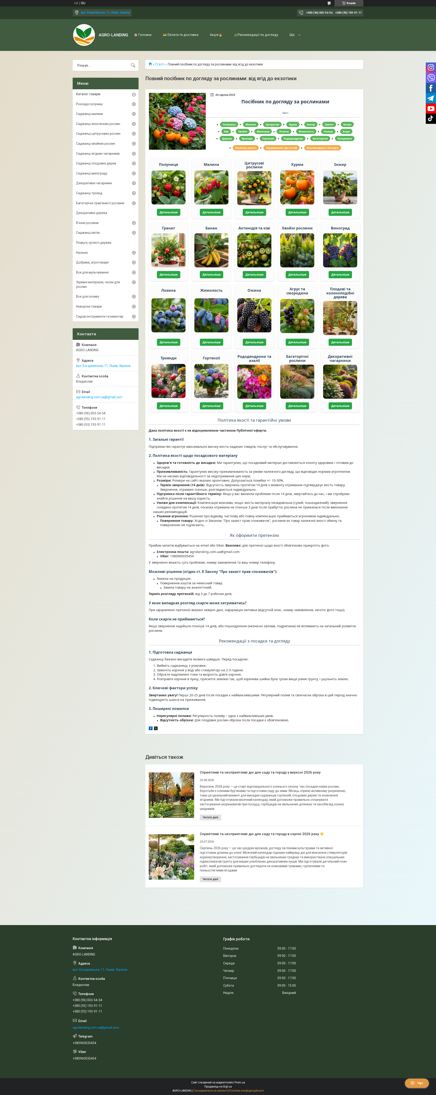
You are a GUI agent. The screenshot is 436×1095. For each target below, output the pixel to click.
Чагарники (344, 138)
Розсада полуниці (89, 104)
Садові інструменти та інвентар (99, 316)
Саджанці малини (89, 114)
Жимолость (306, 131)
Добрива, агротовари (92, 262)
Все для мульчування (92, 272)
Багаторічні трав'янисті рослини (100, 203)
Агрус (346, 131)
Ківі (226, 131)
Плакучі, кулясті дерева (93, 242)
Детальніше (169, 212)
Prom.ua (240, 1082)
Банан (347, 124)
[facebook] (151, 729)
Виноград (263, 131)
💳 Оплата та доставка (180, 35)
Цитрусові (272, 124)
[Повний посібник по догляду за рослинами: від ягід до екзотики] (177, 121)
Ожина (328, 131)
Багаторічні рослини (297, 359)
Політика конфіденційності (246, 1090)
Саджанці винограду (91, 173)
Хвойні (242, 131)
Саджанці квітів (88, 232)
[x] (156, 729)
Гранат (329, 124)
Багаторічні (320, 138)
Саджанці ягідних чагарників (98, 153)
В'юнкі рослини (87, 223)
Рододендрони (293, 138)
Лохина (284, 131)
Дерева (227, 138)
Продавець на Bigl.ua (218, 1086)
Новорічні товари (89, 306)
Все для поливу (87, 296)
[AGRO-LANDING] (84, 35)
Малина (250, 124)
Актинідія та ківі (254, 228)
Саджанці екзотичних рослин (98, 124)
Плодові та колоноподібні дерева (340, 293)
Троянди (247, 138)
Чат (420, 1083)
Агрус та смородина (297, 291)
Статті (159, 64)
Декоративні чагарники (340, 359)
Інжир (311, 124)
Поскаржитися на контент (210, 1090)
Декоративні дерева (91, 213)
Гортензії (268, 138)
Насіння (82, 252)
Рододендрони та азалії (254, 359)
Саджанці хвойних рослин (95, 143)
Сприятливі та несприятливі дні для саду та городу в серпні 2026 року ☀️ (262, 834)
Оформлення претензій (281, 147)
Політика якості (245, 147)
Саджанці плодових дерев (96, 163)
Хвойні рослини (297, 228)
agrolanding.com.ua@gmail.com (99, 397)
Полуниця (229, 124)
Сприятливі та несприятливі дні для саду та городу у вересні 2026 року (260, 772)
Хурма (293, 124)
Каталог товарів (88, 94)
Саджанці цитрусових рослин (98, 133)
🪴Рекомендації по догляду (256, 35)
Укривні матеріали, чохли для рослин (98, 284)
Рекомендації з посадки (323, 147)
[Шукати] (133, 65)
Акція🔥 (216, 35)
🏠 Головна (142, 35)
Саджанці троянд (89, 193)
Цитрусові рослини (254, 165)
